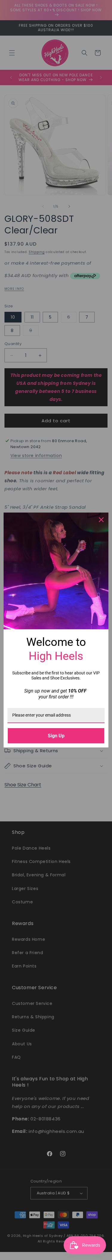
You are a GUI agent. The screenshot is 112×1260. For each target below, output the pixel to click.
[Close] (101, 520)
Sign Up (56, 736)
